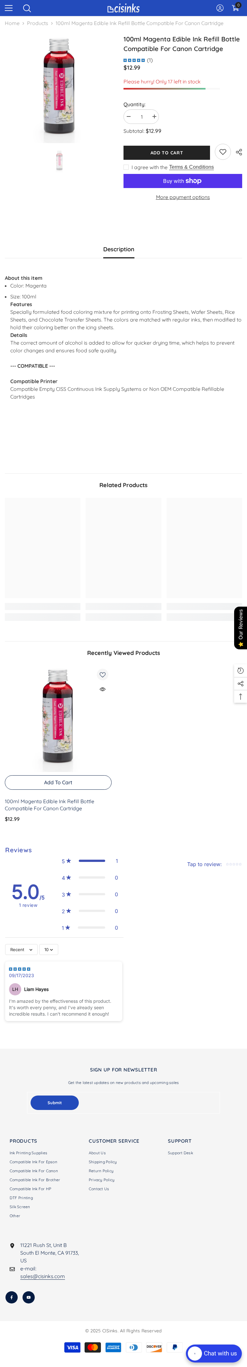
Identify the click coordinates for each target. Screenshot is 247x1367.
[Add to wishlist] (102, 674)
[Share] (236, 152)
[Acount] (220, 8)
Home (12, 23)
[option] (59, 88)
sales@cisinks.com (42, 1276)
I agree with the (150, 167)
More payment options (183, 197)
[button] (90, 861)
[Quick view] (102, 689)
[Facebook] (11, 1297)
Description (118, 249)
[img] (134, 59)
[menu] (9, 8)
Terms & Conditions (191, 167)
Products (37, 23)
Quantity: (134, 104)
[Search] (27, 8)
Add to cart (167, 153)
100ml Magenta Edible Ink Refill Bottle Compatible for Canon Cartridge (49, 805)
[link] (223, 152)
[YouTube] (29, 1297)
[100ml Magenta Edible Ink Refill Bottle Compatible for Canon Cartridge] (58, 719)
